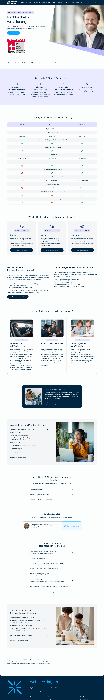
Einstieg (10, 63)
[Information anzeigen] (58, 132)
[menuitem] (88, 2)
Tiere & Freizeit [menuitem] (36, 2)
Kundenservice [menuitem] (79, 2)
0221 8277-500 (26, 622)
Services (79, 63)
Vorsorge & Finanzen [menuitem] (57, 2)
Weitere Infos (47, 63)
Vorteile (17, 63)
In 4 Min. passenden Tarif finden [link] (18, 296)
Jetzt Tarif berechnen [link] (21, 250)
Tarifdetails (25, 63)
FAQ (55, 63)
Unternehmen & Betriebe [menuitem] (69, 2)
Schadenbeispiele (35, 63)
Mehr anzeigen (51, 592)
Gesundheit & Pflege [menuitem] (46, 2)
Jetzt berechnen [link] (13, 32)
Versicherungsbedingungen (66, 63)
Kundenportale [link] (51, 403)
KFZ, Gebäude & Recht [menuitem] (26, 2)
